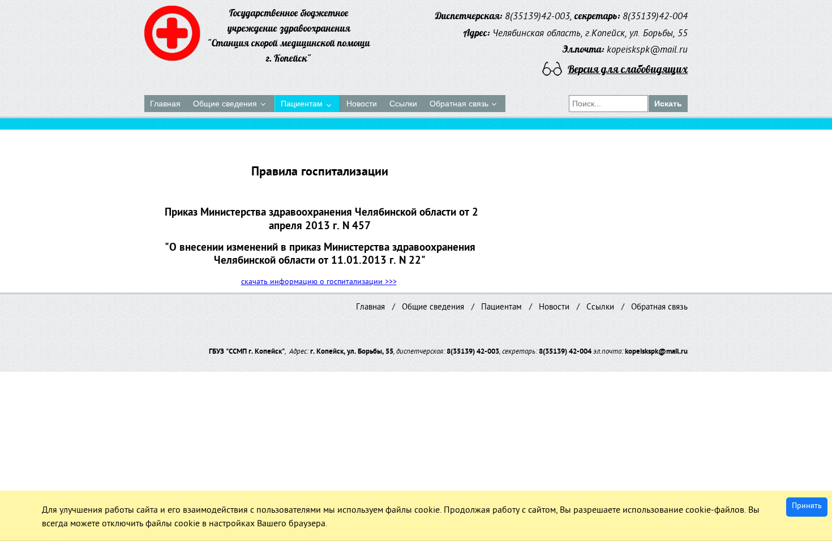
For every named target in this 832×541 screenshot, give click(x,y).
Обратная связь (659, 308)
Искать (668, 103)
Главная (370, 308)
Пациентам (501, 308)
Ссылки (600, 308)
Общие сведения (433, 308)
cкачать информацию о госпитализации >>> (319, 282)
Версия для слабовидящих (628, 69)
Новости (554, 308)
